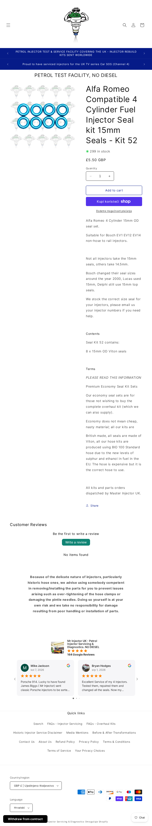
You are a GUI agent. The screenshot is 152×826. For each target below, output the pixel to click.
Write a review (76, 542)
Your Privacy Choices (90, 750)
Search (38, 723)
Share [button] (94, 505)
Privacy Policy (89, 741)
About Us (45, 741)
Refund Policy (65, 741)
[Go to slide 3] (79, 698)
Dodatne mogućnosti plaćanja (114, 210)
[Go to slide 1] (73, 698)
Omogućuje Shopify (96, 821)
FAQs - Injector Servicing (64, 723)
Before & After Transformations (114, 732)
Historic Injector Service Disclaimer (37, 732)
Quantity (91, 168)
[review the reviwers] (68, 666)
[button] (8, 25)
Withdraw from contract (25, 819)
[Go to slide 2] (76, 698)
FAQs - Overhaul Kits (101, 723)
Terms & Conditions (116, 741)
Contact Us (27, 741)
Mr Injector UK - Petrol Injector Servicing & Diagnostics (52, 821)
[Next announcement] (144, 53)
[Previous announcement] (7, 53)
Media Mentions (77, 732)
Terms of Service (59, 750)
